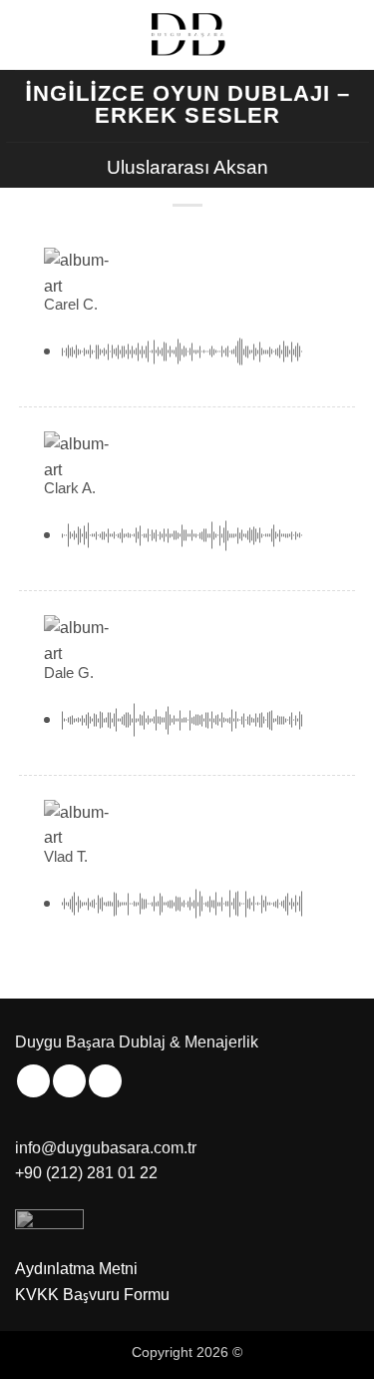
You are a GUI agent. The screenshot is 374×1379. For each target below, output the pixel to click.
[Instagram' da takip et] (33, 1080)
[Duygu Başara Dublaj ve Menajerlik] (187, 35)
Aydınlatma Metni (76, 1268)
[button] (27, 34)
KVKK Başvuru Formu (92, 1294)
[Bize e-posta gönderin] (69, 1080)
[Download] (324, 351)
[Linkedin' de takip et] (105, 1080)
